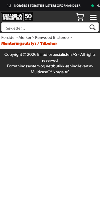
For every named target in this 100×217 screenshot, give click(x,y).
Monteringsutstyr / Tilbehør (29, 43)
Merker (24, 37)
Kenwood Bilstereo (52, 37)
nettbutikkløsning (61, 65)
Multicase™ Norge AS (50, 71)
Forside (8, 37)
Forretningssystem (23, 65)
